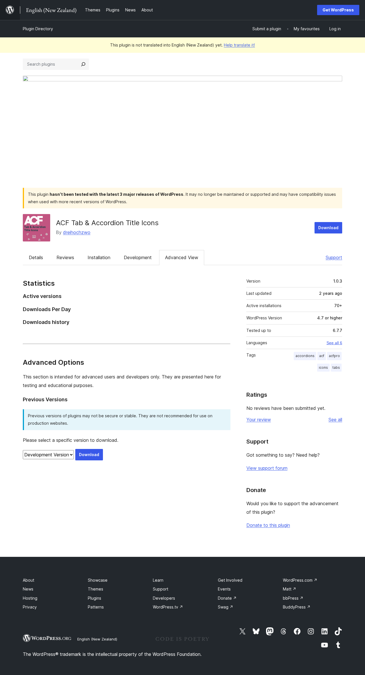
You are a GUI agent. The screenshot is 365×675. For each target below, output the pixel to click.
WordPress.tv (168, 607)
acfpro (334, 356)
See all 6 (334, 342)
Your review (258, 419)
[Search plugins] (83, 64)
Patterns (96, 607)
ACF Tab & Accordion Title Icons (107, 223)
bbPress (293, 598)
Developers (164, 598)
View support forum (266, 468)
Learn (158, 580)
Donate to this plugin (268, 525)
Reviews (65, 257)
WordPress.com (300, 580)
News (28, 589)
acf (321, 356)
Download (328, 227)
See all (335, 419)
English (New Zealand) (97, 639)
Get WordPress (338, 9)
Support (334, 257)
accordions (305, 356)
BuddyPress (297, 607)
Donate (227, 598)
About (28, 580)
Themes (95, 589)
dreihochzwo (76, 232)
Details (36, 257)
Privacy (30, 607)
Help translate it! (239, 45)
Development (138, 257)
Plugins (94, 598)
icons (323, 367)
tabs (336, 367)
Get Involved (230, 580)
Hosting (30, 598)
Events (224, 589)
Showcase (98, 580)
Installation (99, 257)
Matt (289, 589)
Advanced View (181, 257)
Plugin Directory (38, 28)
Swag (225, 607)
